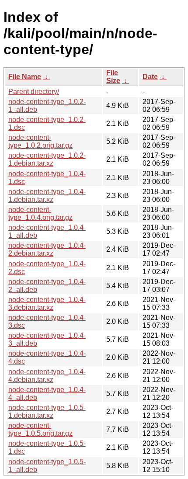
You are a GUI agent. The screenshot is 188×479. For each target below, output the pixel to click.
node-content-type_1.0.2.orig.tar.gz (40, 141)
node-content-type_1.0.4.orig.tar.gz (40, 213)
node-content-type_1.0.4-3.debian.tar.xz (47, 303)
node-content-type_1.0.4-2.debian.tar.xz (47, 249)
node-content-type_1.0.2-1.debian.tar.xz (47, 159)
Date (150, 76)
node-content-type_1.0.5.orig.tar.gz (40, 429)
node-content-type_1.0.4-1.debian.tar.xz (47, 195)
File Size (113, 76)
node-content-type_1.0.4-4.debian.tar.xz (47, 375)
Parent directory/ (33, 91)
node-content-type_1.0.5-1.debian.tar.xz (47, 411)
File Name (24, 76)
